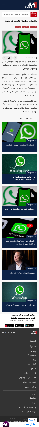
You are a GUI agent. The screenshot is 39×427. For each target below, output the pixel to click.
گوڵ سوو (32, 364)
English (33, 398)
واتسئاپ (18, 27)
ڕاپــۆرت (33, 351)
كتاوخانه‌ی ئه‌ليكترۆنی (27, 377)
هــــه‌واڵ (32, 346)
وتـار (34, 360)
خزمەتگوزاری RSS (29, 412)
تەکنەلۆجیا (25, 27)
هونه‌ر (33, 368)
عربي (34, 394)
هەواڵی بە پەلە (33, 15)
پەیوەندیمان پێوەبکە (27, 407)
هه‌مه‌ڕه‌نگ (33, 27)
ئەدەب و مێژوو (30, 373)
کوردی (33, 403)
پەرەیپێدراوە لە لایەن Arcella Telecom (19, 419)
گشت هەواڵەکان (29, 382)
